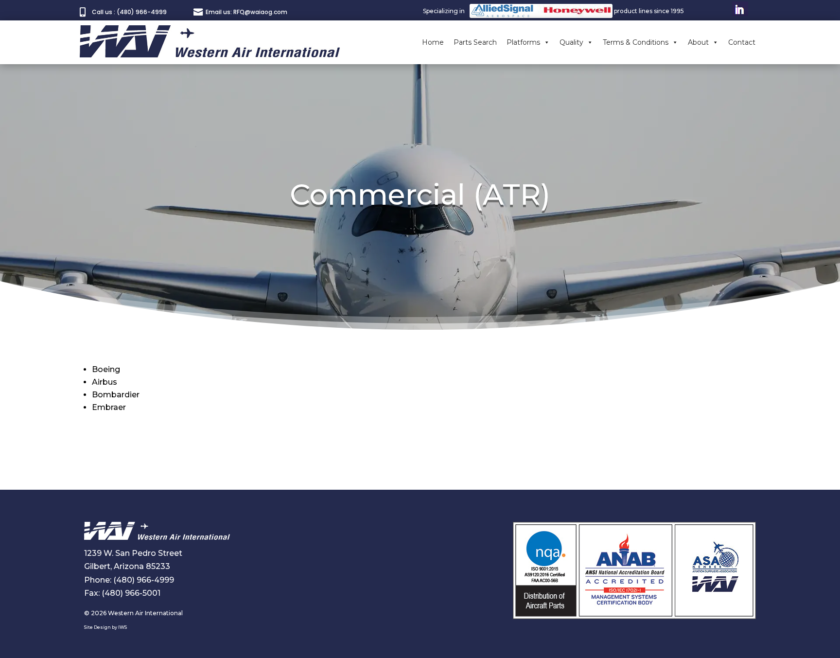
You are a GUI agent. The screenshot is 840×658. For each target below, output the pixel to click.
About (698, 42)
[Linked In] (740, 10)
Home (433, 42)
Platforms (523, 42)
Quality (571, 42)
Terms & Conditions (635, 42)
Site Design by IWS (105, 627)
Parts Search (475, 42)
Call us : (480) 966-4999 (129, 12)
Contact (741, 42)
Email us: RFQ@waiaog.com (246, 12)
